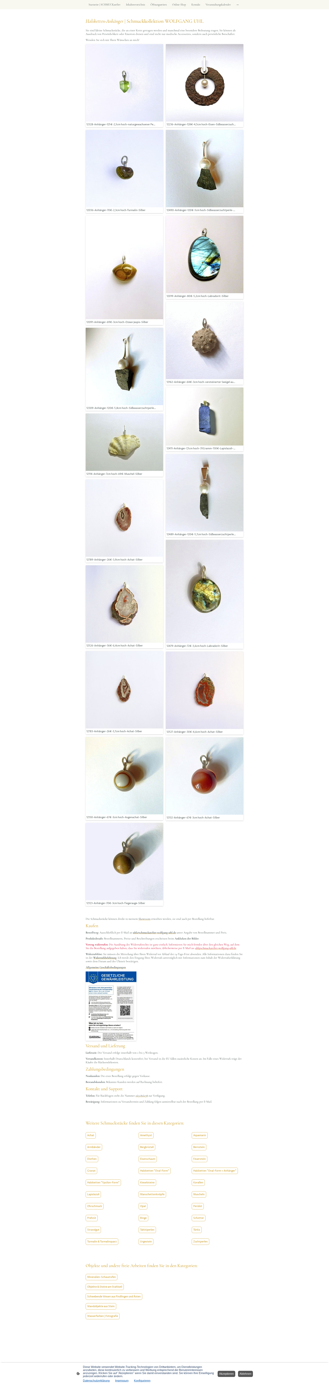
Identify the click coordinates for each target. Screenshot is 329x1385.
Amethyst (146, 1135)
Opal (143, 1206)
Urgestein (146, 1241)
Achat (90, 1135)
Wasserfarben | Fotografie (102, 1316)
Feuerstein (199, 1159)
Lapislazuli (93, 1194)
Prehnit (91, 1218)
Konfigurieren (142, 1380)
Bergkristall (147, 1147)
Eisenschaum (147, 1159)
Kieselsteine (147, 1182)
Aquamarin (199, 1135)
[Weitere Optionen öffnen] (237, 4)
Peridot (197, 1206)
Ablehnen (245, 1373)
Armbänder (94, 1147)
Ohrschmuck (94, 1206)
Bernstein (199, 1147)
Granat (91, 1170)
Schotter (198, 1218)
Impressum (122, 1380)
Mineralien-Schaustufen (101, 1277)
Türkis (196, 1229)
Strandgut (93, 1229)
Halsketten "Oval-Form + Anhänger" (214, 1170)
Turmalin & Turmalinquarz (102, 1241)
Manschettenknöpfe (152, 1194)
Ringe (143, 1218)
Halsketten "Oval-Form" (154, 1170)
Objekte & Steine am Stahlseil (104, 1286)
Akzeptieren (226, 1373)
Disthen (92, 1159)
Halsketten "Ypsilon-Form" (103, 1182)
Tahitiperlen (147, 1229)
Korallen (198, 1182)
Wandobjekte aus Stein (101, 1306)
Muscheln (199, 1194)
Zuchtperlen (200, 1241)
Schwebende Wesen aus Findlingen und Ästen (114, 1296)
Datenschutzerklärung (96, 1380)
